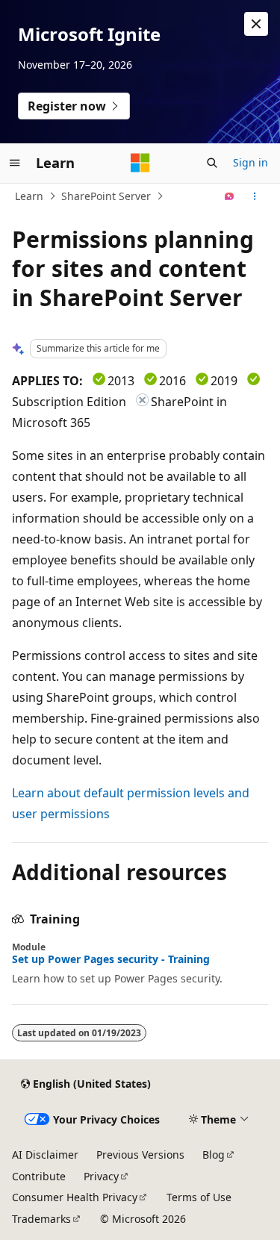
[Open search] (212, 162)
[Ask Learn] (229, 196)
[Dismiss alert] (256, 24)
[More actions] (255, 196)
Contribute (39, 1176)
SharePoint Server (106, 196)
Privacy (101, 1176)
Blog (213, 1154)
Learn (29, 196)
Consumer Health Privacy (74, 1197)
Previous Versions (140, 1154)
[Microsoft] (140, 162)
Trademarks (41, 1219)
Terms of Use (199, 1197)
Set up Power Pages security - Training (111, 959)
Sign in (250, 162)
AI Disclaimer (45, 1154)
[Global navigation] (15, 162)
